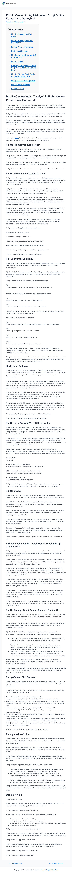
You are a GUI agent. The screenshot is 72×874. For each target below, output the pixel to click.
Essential (11, 3)
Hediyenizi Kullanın (19, 51)
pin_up (17, 138)
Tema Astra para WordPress (49, 870)
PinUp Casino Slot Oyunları (23, 80)
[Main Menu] (68, 4)
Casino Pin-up (17, 89)
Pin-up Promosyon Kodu (22, 47)
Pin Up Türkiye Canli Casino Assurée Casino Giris (23, 75)
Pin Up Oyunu (17, 61)
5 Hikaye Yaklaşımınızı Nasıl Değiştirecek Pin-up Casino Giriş (23, 67)
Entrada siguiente (56, 863)
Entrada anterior (15, 863)
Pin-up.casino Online (20, 84)
